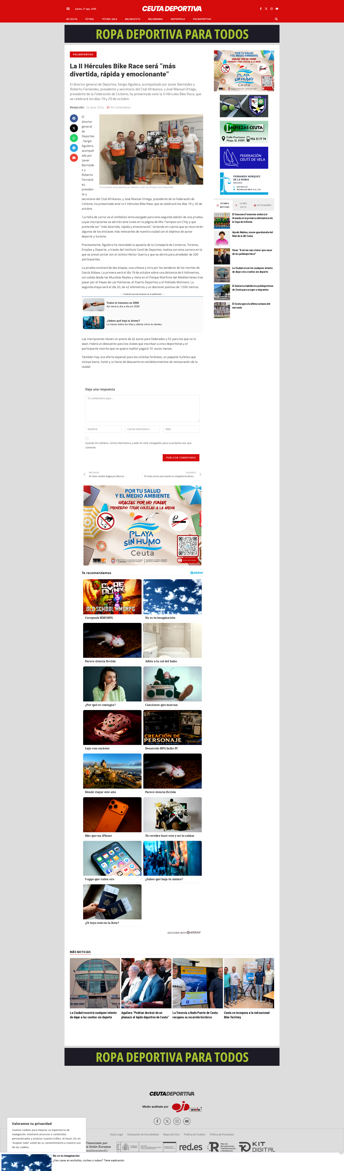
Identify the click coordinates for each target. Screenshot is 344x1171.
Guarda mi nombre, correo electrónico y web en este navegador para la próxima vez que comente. (138, 445)
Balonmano (155, 19)
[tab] (223, 205)
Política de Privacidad (222, 1134)
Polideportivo (202, 19)
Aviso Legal (116, 1134)
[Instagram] (271, 8)
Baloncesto (132, 19)
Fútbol (89, 19)
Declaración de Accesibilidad (143, 1134)
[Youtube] (277, 8)
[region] (46, 1141)
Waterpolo (178, 19)
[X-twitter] (266, 8)
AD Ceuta (71, 19)
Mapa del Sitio (171, 1134)
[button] (68, 8)
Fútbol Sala (109, 19)
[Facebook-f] (260, 8)
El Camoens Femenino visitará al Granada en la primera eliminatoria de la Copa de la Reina (252, 218)
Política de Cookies (194, 1134)
